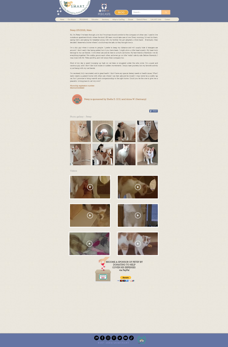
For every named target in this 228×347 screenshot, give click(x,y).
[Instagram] (108, 338)
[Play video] (90, 187)
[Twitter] (119, 338)
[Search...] (165, 12)
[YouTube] (125, 338)
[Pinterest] (114, 338)
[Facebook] (102, 338)
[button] (80, 131)
